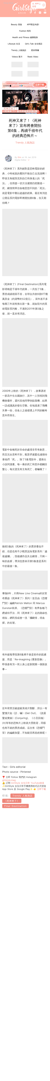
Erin (20, 157)
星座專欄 (35, 50)
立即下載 (41, 789)
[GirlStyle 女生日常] (25, 8)
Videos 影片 (17, 56)
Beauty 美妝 (16, 24)
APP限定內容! (33, 24)
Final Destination (15, 806)
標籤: (6, 795)
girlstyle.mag (9, 780)
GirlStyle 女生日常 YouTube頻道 (27, 782)
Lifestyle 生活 (14, 44)
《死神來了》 (11, 800)
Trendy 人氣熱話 (18, 50)
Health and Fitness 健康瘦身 (25, 37)
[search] (45, 10)
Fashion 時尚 (25, 31)
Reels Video (33, 56)
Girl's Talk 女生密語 (33, 44)
